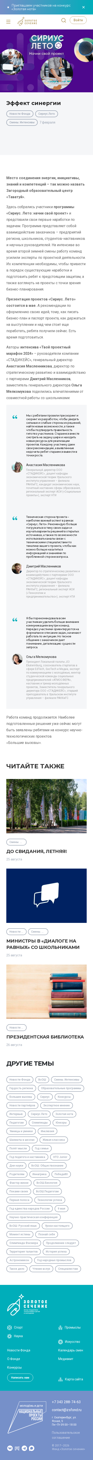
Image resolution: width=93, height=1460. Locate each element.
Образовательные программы (61, 1088)
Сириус (45, 1096)
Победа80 (61, 1174)
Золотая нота (64, 1114)
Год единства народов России (29, 1208)
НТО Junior (60, 1157)
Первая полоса (19, 1200)
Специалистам (68, 1268)
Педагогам (16, 1122)
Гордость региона (21, 1088)
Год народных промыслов (54, 1260)
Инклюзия (47, 1131)
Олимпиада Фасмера (23, 1243)
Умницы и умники (21, 1131)
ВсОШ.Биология (47, 1182)
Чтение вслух (41, 1268)
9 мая (61, 1208)
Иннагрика (39, 1174)
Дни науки (16, 1165)
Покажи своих (18, 1191)
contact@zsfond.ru (66, 1410)
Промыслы (73, 1327)
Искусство (72, 1341)
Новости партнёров (22, 1105)
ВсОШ (42, 1079)
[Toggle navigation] (8, 22)
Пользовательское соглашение (66, 1435)
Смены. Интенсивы (22, 122)
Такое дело (16, 1268)
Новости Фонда (19, 113)
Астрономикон (19, 1260)
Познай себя (46, 1234)
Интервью (16, 1114)
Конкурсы (64, 1096)
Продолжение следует (61, 1243)
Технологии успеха (49, 1200)
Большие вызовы (20, 1096)
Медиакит (65, 1359)
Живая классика (54, 1139)
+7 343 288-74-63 (66, 1402)
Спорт (18, 1327)
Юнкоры (61, 1122)
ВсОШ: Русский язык (23, 1225)
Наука (18, 1336)
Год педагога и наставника (27, 1157)
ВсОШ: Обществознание (47, 1165)
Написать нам (20, 1377)
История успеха (56, 1251)
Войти (78, 20)
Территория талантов (23, 1251)
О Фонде (13, 1359)
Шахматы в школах (22, 1139)
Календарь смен (70, 1350)
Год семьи (42, 1148)
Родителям (16, 1174)
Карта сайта (74, 1379)
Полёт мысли (18, 1148)
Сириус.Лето (46, 113)
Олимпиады (40, 1122)
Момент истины (19, 1234)
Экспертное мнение (56, 1105)
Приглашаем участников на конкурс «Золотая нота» (41, 7)
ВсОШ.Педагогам (47, 1191)
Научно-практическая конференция (33, 1217)
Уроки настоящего (57, 1225)
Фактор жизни (18, 1182)
